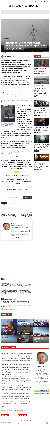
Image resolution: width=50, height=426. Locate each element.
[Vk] (45, 1)
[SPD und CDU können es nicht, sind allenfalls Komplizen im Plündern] (41, 324)
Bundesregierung (11, 202)
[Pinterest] (41, 1)
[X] (2, 208)
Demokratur (37, 115)
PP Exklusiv (6, 38)
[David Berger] (2, 56)
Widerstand (21, 338)
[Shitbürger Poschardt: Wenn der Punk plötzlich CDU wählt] (41, 122)
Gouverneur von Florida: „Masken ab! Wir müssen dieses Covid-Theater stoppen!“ (26, 216)
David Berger (8, 56)
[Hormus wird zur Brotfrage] (25, 332)
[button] (47, 6)
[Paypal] (18, 237)
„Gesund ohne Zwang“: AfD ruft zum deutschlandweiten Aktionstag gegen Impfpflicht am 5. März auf (8, 216)
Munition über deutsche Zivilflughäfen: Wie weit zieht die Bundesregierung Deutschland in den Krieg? (40, 90)
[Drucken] (11, 208)
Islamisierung (21, 321)
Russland (14, 204)
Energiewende (26, 202)
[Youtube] (38, 1)
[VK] (17, 208)
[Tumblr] (26, 208)
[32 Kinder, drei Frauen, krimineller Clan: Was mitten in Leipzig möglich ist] (41, 139)
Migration (37, 151)
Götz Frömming (7, 204)
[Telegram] (8, 208)
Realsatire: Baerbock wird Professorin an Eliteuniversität (41, 69)
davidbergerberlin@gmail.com (18, 410)
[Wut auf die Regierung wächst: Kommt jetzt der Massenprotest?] (25, 340)
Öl (11, 204)
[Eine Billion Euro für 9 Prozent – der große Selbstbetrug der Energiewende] (41, 332)
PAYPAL (17, 172)
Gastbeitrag (21, 332)
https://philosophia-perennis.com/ (17, 225)
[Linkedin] (23, 208)
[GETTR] (14, 237)
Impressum (3, 419)
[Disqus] (16, 259)
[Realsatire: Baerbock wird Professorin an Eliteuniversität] (41, 63)
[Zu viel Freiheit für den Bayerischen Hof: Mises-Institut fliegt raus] (41, 103)
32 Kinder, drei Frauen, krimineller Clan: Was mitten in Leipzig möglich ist (41, 146)
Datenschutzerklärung (6, 422)
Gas (2, 204)
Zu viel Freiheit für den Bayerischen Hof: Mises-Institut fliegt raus (41, 111)
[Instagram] (32, 1)
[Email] (14, 208)
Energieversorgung (19, 202)
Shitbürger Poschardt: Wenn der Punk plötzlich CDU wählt (41, 129)
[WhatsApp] (5, 208)
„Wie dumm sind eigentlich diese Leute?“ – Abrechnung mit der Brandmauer (41, 165)
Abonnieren (28, 197)
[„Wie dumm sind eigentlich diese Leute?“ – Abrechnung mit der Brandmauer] (41, 157)
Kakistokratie (37, 73)
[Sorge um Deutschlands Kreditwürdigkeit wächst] (9, 327)
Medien (36, 132)
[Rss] (48, 1)
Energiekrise (5, 337)
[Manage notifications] (47, 423)
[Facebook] (11, 237)
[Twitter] (35, 1)
